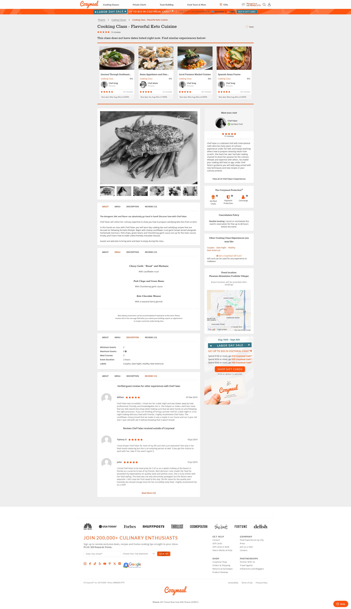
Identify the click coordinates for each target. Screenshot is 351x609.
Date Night (221, 247)
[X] (114, 563)
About (105, 206)
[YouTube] (104, 563)
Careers (243, 550)
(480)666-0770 (255, 5)
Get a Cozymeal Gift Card (230, 255)
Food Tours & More (196, 4)
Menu (117, 206)
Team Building (166, 4)
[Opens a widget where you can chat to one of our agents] (340, 604)
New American (213, 250)
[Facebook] (90, 563)
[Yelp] (99, 563)
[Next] (190, 147)
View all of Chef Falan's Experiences (229, 179)
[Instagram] (85, 563)
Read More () (149, 493)
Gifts (225, 4)
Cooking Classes (111, 4)
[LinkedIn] (119, 563)
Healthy (231, 247)
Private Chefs (139, 4)
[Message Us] (244, 4)
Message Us (251, 3)
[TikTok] (95, 563)
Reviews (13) (151, 206)
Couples (210, 247)
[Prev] (107, 147)
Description (132, 206)
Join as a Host (246, 547)
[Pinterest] (109, 563)
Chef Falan (232, 120)
